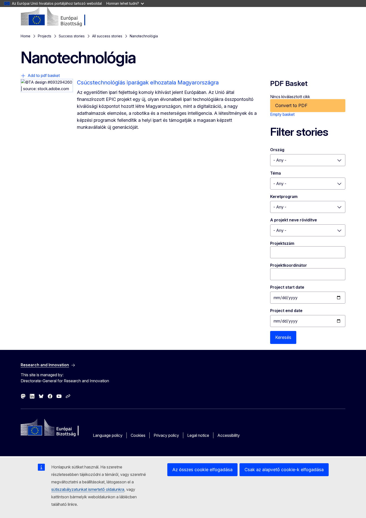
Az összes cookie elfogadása (202, 469)
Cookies (138, 435)
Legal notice (198, 435)
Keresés (283, 337)
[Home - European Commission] (61, 17)
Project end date (286, 310)
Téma (275, 173)
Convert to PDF (291, 105)
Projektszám (282, 243)
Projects (44, 36)
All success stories (107, 36)
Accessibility (228, 435)
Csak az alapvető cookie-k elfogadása (284, 469)
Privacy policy (166, 435)
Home (25, 36)
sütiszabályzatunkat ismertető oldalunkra (87, 489)
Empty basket (282, 114)
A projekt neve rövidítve (293, 219)
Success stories (72, 36)
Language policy (107, 435)
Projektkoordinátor (288, 265)
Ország (277, 149)
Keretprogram (284, 196)
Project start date (287, 287)
